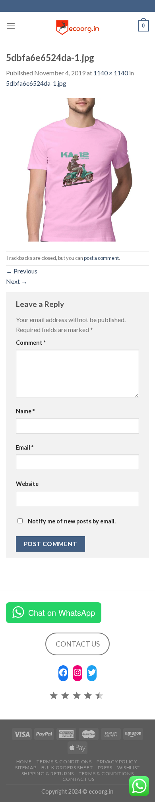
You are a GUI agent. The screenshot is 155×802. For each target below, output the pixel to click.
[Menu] (10, 25)
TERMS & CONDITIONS (106, 773)
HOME (24, 762)
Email (24, 447)
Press (105, 768)
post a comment (101, 258)
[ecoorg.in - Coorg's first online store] (77, 26)
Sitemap (25, 768)
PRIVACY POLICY (117, 762)
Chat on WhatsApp (61, 612)
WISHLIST (128, 768)
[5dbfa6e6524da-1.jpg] (77, 169)
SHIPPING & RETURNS (47, 773)
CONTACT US (78, 643)
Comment (31, 342)
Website (27, 483)
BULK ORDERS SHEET (67, 768)
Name (25, 411)
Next (16, 281)
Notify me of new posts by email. (72, 521)
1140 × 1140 (110, 73)
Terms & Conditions (64, 762)
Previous (21, 271)
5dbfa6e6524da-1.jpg (36, 83)
